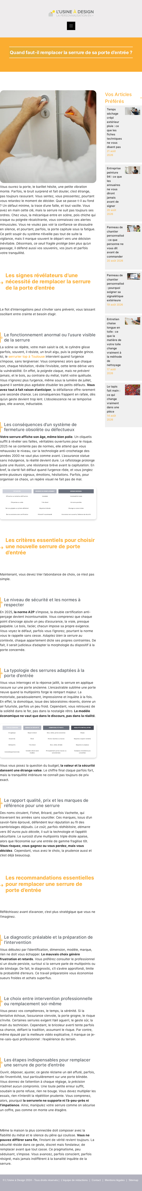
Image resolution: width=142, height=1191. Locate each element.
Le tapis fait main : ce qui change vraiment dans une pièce (113, 399)
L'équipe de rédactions (74, 1180)
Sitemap (133, 1180)
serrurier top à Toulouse (27, 356)
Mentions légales (115, 1180)
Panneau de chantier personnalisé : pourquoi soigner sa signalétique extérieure (115, 287)
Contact (96, 1180)
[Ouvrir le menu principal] (71, 26)
